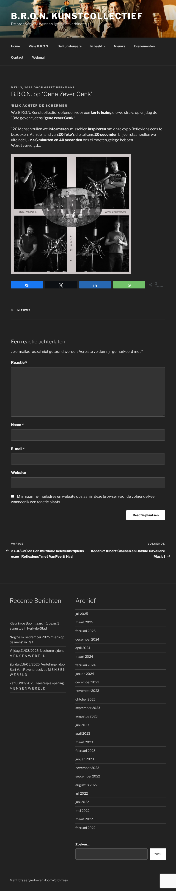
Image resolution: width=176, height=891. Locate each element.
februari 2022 (85, 828)
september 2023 (87, 708)
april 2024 (82, 648)
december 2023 (87, 682)
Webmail (39, 57)
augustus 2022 (86, 785)
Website (18, 472)
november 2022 (87, 768)
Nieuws (119, 46)
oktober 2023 (85, 699)
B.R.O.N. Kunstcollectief (77, 16)
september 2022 (87, 776)
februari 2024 (85, 665)
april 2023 (82, 733)
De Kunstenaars (70, 46)
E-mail (18, 449)
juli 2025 (81, 614)
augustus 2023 (86, 716)
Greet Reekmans (59, 87)
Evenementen (144, 46)
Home (15, 46)
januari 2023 (84, 759)
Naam (17, 425)
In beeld (96, 46)
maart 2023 (84, 742)
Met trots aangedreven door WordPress (39, 880)
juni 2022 (82, 802)
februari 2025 (85, 631)
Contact (17, 57)
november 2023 (87, 691)
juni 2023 (82, 725)
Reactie (19, 362)
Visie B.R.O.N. (39, 46)
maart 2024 (84, 656)
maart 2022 (84, 819)
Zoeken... (82, 844)
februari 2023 (85, 750)
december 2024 (87, 639)
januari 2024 (84, 674)
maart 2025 (84, 622)
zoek (158, 854)
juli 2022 (81, 793)
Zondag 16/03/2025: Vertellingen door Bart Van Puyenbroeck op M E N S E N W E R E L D (38, 669)
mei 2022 (82, 810)
